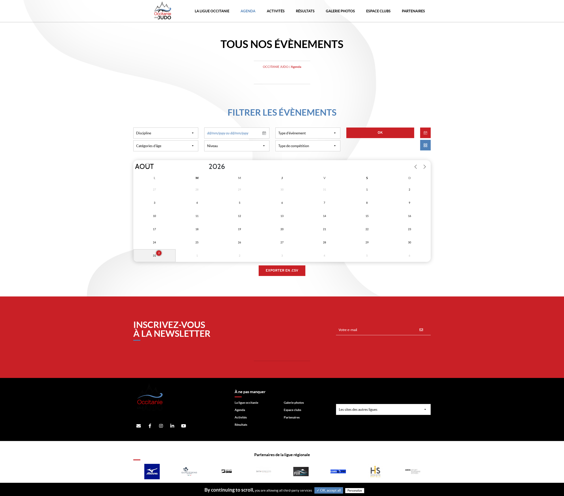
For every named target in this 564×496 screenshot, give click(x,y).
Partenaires (292, 417)
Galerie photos (340, 11)
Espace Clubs (378, 11)
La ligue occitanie (246, 402)
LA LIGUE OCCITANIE (212, 11)
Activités (276, 11)
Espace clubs (292, 410)
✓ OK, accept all (329, 490)
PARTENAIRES (413, 11)
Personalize (354, 490)
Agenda (248, 11)
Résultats (305, 11)
